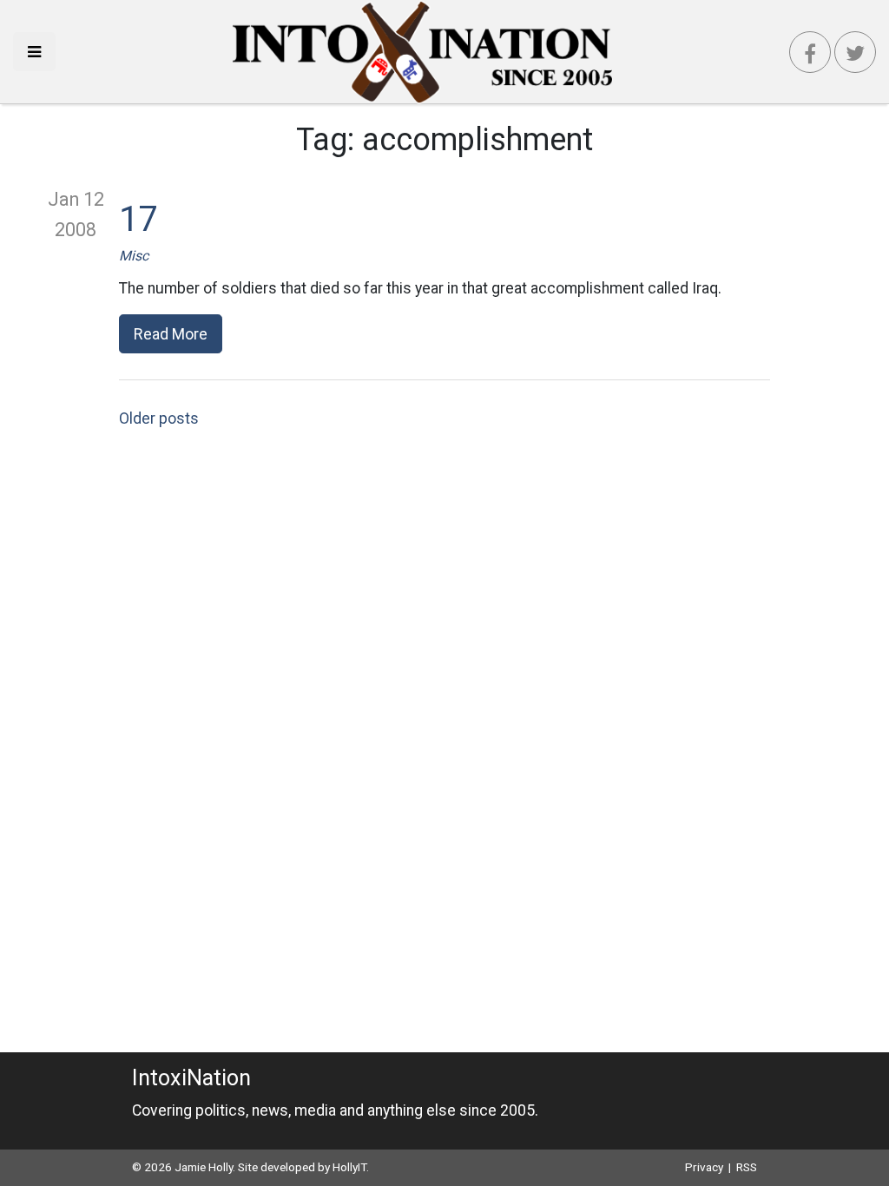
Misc (133, 255)
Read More (170, 334)
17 (138, 219)
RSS (746, 1167)
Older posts (159, 418)
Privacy (704, 1167)
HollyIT (349, 1167)
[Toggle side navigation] (34, 51)
